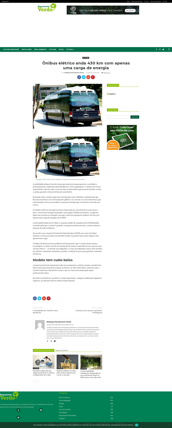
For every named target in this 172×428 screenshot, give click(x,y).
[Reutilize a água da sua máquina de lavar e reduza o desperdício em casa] (44, 362)
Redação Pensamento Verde (74, 72)
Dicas (61, 49)
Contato (165, 1)
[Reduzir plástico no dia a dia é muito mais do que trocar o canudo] (67, 362)
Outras (69, 49)
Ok (137, 425)
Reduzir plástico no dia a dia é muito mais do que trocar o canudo (66, 373)
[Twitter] (163, 49)
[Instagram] (159, 49)
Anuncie (146, 1)
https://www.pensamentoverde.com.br (60, 325)
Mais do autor (62, 350)
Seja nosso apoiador (156, 1)
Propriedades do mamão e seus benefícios (45, 312)
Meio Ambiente (40, 49)
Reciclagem (26, 49)
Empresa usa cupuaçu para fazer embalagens (89, 312)
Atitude (52, 49)
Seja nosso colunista (137, 1)
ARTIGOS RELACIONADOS (43, 350)
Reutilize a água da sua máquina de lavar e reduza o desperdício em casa (43, 373)
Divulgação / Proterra (41, 179)
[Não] (170, 425)
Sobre (128, 1)
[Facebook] (156, 49)
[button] (169, 50)
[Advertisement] (86, 32)
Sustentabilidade (11, 49)
